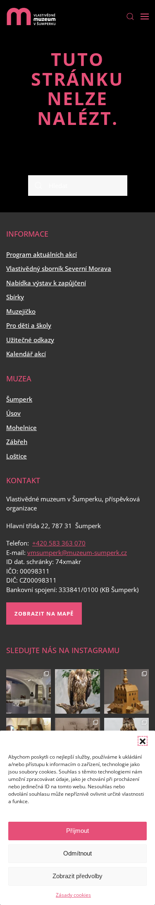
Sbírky (15, 297)
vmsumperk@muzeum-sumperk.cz (77, 552)
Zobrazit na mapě (44, 613)
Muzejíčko (21, 311)
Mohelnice (21, 427)
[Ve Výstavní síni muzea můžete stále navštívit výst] (126, 691)
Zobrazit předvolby (77, 875)
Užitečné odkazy (30, 340)
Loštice (16, 456)
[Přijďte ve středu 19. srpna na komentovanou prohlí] (28, 691)
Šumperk (19, 399)
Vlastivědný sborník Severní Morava (58, 268)
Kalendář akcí (26, 354)
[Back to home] (31, 16)
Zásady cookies (73, 894)
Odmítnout (77, 853)
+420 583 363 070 (59, 543)
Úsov (13, 413)
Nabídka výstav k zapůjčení (46, 283)
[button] (142, 741)
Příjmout (77, 830)
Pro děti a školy (28, 325)
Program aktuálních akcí (41, 254)
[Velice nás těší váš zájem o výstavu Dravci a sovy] (77, 691)
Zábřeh (16, 441)
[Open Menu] (145, 16)
